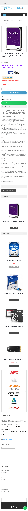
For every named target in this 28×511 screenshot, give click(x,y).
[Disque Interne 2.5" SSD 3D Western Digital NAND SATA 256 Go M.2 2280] (14, 283)
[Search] (24, 15)
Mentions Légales (5, 472)
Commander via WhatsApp (14, 103)
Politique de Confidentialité (6, 475)
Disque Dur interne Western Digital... (14, 260)
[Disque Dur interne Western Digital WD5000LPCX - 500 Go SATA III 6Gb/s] (14, 250)
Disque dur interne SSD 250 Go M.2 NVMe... (14, 359)
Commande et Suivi (5, 489)
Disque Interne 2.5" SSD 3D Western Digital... (14, 293)
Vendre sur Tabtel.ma (5, 493)
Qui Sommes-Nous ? (5, 470)
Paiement (3, 477)
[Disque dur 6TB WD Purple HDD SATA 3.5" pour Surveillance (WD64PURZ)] (14, 211)
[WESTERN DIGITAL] (14, 72)
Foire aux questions (5, 494)
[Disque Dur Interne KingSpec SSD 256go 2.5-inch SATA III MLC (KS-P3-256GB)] (14, 316)
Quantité (3, 87)
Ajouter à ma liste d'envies (8, 97)
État (2, 62)
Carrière (3, 479)
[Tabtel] (9, 8)
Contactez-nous (4, 487)
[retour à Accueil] (2, 20)
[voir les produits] (14, 373)
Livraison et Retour (5, 491)
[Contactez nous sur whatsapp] (25, 508)
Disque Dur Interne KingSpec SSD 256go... (14, 326)
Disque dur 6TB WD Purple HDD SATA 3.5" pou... (14, 221)
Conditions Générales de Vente (7, 474)
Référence (3, 60)
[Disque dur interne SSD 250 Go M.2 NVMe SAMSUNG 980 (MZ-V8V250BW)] (14, 349)
